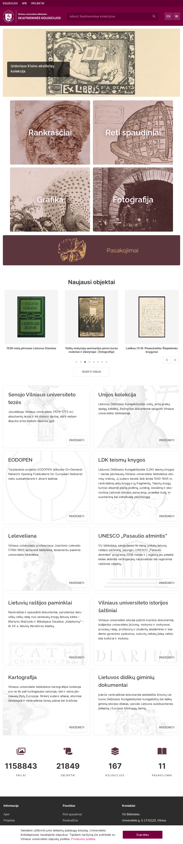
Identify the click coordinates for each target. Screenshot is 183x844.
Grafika (50, 199)
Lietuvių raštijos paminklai (40, 603)
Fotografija (133, 199)
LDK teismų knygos (121, 460)
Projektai (37, 3)
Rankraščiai (50, 132)
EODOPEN (20, 460)
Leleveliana (22, 536)
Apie (24, 3)
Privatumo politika (83, 839)
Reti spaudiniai (133, 132)
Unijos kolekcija (117, 395)
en (168, 16)
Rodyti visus (91, 371)
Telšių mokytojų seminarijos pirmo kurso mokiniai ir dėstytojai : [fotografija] (91, 350)
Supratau (142, 834)
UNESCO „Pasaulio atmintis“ (132, 536)
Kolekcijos (10, 3)
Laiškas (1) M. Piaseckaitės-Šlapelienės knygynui (152, 350)
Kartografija (22, 677)
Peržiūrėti (76, 440)
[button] (86, 92)
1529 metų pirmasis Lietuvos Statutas (31, 348)
